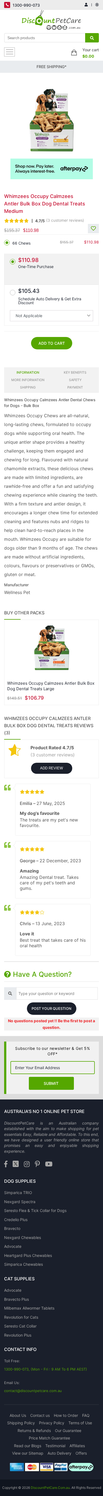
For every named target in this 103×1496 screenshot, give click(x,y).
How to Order (66, 1415)
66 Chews (21, 243)
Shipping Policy (21, 1422)
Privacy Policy (51, 1422)
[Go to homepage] (51, 21)
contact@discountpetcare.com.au (33, 1390)
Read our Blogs (27, 1445)
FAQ (86, 1415)
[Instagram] (27, 1164)
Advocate (12, 1246)
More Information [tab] (27, 380)
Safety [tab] (75, 380)
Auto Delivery (59, 1453)
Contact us (40, 1415)
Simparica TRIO (18, 1192)
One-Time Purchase (36, 263)
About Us (18, 1415)
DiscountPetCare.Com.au (50, 1488)
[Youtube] (48, 1164)
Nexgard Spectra (19, 1201)
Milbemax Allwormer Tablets (29, 1308)
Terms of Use (80, 1422)
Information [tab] (27, 372)
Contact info (20, 1349)
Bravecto (12, 1228)
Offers (81, 1453)
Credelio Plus (15, 1219)
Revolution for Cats (21, 1317)
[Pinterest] (37, 1164)
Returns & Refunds (34, 1430)
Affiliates (77, 1445)
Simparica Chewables (23, 1264)
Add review (51, 768)
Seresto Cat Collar (20, 1326)
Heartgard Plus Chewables (28, 1255)
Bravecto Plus (16, 1299)
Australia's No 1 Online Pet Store (44, 1111)
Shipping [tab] (28, 387)
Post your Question (51, 1008)
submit (51, 1083)
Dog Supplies (20, 1181)
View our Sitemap (27, 1453)
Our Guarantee (68, 1430)
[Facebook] (5, 1164)
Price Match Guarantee (49, 1438)
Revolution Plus (17, 1335)
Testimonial (55, 1445)
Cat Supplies (19, 1278)
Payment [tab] (75, 387)
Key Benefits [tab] (75, 372)
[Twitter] (16, 1164)
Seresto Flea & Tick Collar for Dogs (35, 1210)
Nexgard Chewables (22, 1237)
